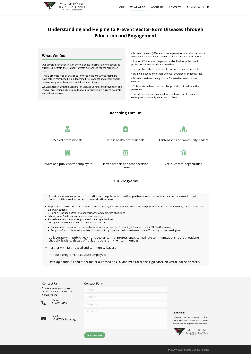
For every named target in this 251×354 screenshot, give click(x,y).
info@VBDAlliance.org (64, 319)
